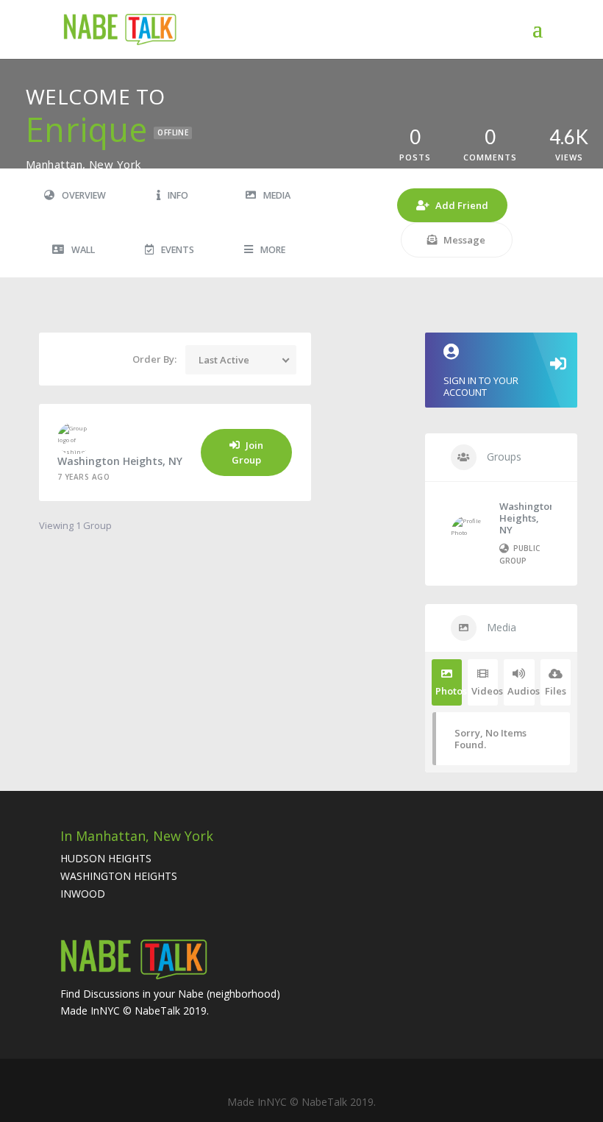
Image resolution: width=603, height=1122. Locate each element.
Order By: (154, 359)
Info (178, 195)
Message (464, 239)
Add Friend (461, 205)
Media (276, 195)
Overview (84, 195)
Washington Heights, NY (119, 461)
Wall (83, 250)
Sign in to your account (480, 386)
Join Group (247, 452)
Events (177, 250)
